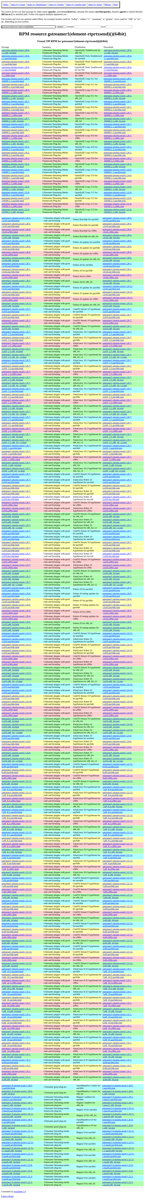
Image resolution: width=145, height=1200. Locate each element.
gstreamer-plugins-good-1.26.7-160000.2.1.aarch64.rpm (118, 102)
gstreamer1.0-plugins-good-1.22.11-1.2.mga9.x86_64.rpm (118, 1138)
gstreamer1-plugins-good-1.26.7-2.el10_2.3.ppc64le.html (16, 367)
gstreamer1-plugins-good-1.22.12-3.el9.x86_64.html (17, 964)
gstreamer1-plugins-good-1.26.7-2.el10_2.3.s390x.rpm (117, 372)
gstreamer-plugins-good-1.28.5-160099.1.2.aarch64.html (16, 80)
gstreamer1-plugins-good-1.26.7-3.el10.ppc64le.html (16, 316)
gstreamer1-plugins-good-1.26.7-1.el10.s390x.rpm (117, 560)
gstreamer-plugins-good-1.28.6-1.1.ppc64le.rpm (118, 62)
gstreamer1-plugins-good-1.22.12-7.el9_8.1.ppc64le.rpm (118, 839)
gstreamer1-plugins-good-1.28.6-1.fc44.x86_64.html (16, 259)
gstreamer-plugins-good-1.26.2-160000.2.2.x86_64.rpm (118, 165)
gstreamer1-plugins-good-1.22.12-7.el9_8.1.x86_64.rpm (118, 850)
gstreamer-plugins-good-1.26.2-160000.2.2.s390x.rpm (118, 159)
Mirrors (107, 4)
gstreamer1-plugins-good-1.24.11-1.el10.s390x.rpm (118, 657)
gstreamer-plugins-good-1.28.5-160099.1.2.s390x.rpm (118, 91)
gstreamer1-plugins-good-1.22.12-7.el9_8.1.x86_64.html (17, 850)
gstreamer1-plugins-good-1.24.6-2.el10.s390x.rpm (117, 748)
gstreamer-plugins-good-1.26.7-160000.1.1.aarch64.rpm (118, 125)
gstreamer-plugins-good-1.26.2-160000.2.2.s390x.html (16, 159)
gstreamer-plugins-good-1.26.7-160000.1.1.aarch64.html (16, 125)
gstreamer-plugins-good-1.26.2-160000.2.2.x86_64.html (16, 165)
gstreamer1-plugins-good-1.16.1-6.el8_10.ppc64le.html (16, 1021)
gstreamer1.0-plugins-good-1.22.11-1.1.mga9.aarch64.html (18, 1143)
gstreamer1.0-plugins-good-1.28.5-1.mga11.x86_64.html (17, 1103)
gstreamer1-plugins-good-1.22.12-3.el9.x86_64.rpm (118, 964)
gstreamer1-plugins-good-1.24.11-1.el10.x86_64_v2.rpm (118, 680)
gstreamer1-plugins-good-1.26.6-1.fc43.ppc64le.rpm (117, 600)
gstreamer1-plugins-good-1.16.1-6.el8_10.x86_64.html (16, 1032)
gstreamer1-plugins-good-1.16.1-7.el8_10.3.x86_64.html (16, 987)
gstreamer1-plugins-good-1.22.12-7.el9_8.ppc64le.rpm (118, 862)
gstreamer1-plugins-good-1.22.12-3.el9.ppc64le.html (17, 953)
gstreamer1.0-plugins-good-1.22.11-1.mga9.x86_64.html (18, 1160)
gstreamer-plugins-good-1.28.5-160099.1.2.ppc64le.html (16, 85)
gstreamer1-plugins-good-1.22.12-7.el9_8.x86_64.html (17, 873)
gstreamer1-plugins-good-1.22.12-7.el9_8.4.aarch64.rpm (118, 788)
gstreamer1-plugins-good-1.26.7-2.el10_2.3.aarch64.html (16, 361)
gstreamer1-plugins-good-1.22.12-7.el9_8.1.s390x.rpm (118, 845)
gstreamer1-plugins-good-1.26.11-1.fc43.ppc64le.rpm (118, 293)
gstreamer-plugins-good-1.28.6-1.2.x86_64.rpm (118, 51)
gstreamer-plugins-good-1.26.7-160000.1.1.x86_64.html (16, 142)
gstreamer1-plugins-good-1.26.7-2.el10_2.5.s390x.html (16, 344)
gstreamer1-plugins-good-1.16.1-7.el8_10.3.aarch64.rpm (117, 970)
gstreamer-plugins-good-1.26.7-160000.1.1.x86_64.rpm (118, 142)
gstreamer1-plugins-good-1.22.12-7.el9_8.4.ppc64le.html (17, 793)
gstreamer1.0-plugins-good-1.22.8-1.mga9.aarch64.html (17, 1166)
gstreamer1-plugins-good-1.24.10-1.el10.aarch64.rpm (118, 685)
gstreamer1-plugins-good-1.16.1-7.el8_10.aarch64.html (16, 993)
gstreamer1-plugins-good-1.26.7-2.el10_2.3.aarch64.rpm (117, 361)
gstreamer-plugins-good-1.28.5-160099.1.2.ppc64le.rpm (118, 85)
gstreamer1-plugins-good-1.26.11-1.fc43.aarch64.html (17, 287)
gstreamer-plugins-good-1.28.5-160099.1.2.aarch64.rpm (118, 80)
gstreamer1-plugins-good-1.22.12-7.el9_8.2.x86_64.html (17, 828)
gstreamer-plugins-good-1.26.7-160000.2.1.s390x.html (16, 114)
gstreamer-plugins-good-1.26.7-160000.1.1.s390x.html (16, 136)
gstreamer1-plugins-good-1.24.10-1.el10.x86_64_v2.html (17, 731)
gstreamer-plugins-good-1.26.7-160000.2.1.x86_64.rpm (118, 119)
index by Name (95, 4)
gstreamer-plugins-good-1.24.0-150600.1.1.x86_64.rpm (118, 188)
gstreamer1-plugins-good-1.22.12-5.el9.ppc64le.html (17, 907)
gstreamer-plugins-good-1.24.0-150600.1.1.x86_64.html (16, 188)
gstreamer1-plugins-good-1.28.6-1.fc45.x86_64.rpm (117, 236)
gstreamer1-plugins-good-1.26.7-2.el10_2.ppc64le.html (16, 452)
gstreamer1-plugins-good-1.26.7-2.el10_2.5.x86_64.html (16, 350)
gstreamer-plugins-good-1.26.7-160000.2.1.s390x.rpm (118, 114)
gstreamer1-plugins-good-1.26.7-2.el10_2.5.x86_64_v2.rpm (117, 355)
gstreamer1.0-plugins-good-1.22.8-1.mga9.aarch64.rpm (117, 1166)
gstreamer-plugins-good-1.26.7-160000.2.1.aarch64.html (16, 102)
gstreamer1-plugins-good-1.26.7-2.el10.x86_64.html (16, 515)
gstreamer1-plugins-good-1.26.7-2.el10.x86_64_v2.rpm (117, 526)
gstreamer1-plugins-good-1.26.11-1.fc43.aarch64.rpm (118, 287)
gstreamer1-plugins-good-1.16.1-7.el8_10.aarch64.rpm (117, 993)
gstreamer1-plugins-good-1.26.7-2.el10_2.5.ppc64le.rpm (117, 338)
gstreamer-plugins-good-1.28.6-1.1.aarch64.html (16, 57)
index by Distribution (36, 4)
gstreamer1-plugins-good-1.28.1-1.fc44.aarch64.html (16, 264)
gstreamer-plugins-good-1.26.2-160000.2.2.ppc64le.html (16, 153)
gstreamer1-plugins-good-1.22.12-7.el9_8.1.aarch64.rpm (118, 833)
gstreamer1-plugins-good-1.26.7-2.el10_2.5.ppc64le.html (16, 338)
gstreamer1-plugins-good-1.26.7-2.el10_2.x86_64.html (16, 463)
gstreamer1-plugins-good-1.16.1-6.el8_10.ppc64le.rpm (117, 1021)
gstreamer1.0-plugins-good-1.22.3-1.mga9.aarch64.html (17, 1177)
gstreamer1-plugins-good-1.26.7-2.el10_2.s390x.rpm (117, 458)
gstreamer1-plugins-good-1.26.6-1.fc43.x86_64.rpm (117, 623)
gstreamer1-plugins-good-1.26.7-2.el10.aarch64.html (16, 475)
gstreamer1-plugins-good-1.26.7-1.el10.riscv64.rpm (117, 555)
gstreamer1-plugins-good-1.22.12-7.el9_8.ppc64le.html (17, 862)
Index (5, 4)
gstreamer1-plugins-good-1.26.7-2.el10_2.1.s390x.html (16, 429)
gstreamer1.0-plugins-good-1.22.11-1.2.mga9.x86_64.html (18, 1138)
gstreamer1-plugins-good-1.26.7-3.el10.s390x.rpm (117, 321)
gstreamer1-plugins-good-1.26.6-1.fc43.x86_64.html (16, 623)
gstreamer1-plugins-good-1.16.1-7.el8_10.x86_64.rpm (117, 1010)
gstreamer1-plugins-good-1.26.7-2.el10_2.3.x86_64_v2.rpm (117, 384)
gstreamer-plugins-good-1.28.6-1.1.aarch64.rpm (118, 57)
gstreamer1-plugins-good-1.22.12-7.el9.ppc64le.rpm (118, 884)
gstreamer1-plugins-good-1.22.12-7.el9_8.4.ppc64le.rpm (118, 793)
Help (115, 4)
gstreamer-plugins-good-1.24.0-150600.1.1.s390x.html (16, 182)
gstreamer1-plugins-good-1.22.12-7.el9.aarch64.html (17, 879)
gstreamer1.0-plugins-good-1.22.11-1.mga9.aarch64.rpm (118, 1155)
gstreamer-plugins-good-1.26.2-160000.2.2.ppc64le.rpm (118, 153)
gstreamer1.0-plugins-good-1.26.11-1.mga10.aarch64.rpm (118, 1109)
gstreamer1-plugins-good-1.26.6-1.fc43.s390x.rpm (117, 611)
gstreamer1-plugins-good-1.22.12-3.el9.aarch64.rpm (118, 947)
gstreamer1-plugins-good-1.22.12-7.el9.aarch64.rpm (118, 879)
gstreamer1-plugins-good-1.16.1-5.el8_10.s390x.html (16, 1049)
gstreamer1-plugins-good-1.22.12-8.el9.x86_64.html (17, 782)
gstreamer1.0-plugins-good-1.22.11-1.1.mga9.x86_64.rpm (118, 1149)
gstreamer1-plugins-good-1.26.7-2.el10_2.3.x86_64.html (16, 378)
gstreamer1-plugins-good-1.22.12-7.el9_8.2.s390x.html (17, 822)
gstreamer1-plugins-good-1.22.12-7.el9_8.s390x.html (17, 867)
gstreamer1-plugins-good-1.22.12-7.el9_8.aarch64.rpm (118, 856)
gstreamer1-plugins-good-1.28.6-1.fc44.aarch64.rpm (117, 242)
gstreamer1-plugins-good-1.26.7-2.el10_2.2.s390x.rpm (117, 401)
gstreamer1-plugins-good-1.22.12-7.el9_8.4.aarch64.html (17, 788)
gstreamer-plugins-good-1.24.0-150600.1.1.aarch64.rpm (118, 171)
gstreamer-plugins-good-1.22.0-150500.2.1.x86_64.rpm (118, 210)
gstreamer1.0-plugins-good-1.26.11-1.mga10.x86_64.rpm (118, 1115)
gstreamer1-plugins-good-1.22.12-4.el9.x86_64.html (17, 941)
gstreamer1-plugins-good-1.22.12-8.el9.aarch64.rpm (118, 765)
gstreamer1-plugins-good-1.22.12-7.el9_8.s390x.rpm (118, 867)
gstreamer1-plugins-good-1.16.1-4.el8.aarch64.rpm (117, 1061)
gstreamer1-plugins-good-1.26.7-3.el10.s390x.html (16, 321)
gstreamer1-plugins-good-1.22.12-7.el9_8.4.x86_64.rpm (118, 805)
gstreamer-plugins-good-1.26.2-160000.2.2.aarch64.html (16, 148)
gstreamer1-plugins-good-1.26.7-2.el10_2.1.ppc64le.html (16, 424)
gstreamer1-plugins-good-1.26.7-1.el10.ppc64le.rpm (117, 543)
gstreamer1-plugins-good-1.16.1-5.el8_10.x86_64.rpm (117, 1055)
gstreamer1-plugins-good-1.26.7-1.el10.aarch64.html (16, 532)
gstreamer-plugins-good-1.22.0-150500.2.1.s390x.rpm (118, 205)
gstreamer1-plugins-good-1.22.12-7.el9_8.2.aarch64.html (17, 810)
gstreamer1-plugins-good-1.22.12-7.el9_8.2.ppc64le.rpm (118, 816)
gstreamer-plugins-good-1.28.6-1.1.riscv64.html (16, 68)
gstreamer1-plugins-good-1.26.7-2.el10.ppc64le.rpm (117, 486)
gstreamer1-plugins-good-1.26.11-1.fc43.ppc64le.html (17, 293)
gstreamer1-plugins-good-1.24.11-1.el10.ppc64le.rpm (118, 646)
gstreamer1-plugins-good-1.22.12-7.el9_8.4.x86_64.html (17, 805)
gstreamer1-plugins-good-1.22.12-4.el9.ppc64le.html (17, 930)
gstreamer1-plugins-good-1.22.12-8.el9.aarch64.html (17, 765)
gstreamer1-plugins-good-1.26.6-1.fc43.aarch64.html (16, 589)
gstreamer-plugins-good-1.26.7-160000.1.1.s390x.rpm (118, 136)
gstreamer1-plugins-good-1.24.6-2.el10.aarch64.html (16, 737)
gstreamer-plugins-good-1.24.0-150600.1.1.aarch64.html (16, 171)
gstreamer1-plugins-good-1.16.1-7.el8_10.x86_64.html (16, 1010)
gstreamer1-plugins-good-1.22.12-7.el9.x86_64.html (17, 896)
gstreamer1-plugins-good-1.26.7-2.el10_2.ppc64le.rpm (117, 452)
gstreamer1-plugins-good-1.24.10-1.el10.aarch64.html (17, 685)
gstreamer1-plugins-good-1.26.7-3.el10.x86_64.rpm (117, 327)
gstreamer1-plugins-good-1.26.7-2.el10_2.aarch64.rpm (117, 446)
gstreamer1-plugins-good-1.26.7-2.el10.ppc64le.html (16, 486)
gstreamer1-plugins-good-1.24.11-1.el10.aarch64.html (17, 634)
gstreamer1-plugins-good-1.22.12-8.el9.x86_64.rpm (118, 782)
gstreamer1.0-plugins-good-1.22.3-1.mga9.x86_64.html (17, 1183)
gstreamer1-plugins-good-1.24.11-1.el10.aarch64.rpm (118, 634)
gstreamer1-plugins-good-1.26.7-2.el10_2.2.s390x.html (16, 401)
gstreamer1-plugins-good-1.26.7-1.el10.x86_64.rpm (117, 572)
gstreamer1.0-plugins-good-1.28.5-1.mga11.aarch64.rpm (117, 1098)
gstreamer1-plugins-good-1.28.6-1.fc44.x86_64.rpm (117, 259)
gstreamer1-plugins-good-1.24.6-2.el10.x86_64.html (16, 754)
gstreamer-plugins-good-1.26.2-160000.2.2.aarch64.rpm (118, 148)
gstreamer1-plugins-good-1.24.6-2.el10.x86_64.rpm (117, 754)
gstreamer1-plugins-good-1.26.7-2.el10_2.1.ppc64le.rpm (117, 424)
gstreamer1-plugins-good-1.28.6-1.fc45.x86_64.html (16, 236)
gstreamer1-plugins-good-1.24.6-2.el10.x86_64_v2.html (16, 759)
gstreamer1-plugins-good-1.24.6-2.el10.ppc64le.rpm (117, 742)
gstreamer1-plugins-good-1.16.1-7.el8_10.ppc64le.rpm (117, 998)
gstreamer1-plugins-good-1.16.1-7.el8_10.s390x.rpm (117, 1004)
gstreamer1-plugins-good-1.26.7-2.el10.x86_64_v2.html (16, 526)
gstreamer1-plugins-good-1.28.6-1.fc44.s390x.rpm (117, 253)
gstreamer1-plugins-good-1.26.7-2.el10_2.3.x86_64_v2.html (16, 384)
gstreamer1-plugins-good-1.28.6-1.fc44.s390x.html (16, 253)
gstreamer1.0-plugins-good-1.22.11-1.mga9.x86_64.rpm (118, 1160)
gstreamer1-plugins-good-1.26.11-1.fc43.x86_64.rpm (118, 304)
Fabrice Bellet (7, 1196)
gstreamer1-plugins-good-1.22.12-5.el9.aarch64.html (17, 902)
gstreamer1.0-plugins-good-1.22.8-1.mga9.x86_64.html (17, 1172)
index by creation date (76, 4)
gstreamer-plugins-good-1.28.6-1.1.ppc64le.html (16, 62)
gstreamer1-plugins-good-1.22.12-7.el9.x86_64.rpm (118, 896)
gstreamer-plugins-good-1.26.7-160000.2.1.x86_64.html (16, 119)
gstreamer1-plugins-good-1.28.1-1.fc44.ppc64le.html (16, 270)
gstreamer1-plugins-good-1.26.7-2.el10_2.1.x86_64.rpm (117, 435)
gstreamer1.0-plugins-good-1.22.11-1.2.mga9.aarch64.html (18, 1132)
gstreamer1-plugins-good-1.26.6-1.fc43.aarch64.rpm (117, 589)
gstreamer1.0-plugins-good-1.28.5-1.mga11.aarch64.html (17, 1098)
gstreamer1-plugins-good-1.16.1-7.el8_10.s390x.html (16, 1004)
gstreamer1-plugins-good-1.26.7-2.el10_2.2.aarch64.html (16, 390)
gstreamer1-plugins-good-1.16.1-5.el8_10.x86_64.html (16, 1055)
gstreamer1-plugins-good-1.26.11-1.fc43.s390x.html (17, 299)
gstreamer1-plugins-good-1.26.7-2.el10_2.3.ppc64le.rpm (117, 367)
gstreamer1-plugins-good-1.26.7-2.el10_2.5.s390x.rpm (117, 344)
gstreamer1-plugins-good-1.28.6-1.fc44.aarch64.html (16, 242)
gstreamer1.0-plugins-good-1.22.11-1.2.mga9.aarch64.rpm (118, 1132)
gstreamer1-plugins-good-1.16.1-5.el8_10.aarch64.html (16, 1038)
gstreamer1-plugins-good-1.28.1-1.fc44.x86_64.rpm (117, 281)
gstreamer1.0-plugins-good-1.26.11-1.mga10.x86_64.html (18, 1115)
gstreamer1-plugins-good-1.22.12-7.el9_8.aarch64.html (17, 856)
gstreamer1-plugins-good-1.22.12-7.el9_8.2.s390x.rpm (118, 822)
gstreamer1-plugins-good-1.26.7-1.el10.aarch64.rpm (117, 532)
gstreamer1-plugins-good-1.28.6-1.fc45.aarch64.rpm (117, 219)
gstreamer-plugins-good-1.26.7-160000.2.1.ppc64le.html (16, 108)
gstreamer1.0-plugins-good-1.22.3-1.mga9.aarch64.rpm (117, 1177)
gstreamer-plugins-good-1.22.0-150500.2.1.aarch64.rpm (118, 193)
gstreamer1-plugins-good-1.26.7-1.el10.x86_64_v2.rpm (117, 583)
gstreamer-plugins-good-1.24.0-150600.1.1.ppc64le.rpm (118, 176)
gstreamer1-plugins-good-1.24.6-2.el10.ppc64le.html (16, 742)
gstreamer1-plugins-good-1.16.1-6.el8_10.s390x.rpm (117, 1027)
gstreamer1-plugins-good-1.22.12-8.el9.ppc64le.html (17, 771)
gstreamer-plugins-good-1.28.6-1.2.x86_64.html (16, 51)
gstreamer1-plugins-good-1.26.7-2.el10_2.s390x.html (16, 458)
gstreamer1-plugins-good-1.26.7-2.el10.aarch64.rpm (117, 475)
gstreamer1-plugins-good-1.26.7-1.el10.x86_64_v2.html (16, 583)
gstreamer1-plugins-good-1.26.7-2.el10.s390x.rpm (117, 503)
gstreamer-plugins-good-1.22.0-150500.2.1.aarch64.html (16, 193)
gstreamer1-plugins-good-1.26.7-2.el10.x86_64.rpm (117, 515)
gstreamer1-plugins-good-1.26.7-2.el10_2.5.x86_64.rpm (117, 350)
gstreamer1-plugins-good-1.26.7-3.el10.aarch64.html (16, 310)
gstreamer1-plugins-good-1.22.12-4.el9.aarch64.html (17, 924)
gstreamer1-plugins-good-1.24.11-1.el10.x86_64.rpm (118, 668)
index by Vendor (56, 4)
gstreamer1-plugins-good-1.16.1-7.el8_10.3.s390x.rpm (117, 981)
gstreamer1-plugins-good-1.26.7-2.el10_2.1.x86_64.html (16, 435)
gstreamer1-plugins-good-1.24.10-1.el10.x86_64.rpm (118, 719)
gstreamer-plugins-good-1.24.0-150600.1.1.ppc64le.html (16, 176)
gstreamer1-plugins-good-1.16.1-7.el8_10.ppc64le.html (16, 998)
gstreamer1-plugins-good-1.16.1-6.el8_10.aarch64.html (16, 1015)
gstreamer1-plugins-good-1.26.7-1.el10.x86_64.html (16, 572)
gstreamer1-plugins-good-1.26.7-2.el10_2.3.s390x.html (16, 372)
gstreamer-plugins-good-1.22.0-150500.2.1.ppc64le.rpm (118, 199)
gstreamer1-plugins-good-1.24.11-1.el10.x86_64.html (17, 668)
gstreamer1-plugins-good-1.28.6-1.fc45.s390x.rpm (117, 230)
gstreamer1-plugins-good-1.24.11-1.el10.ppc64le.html (17, 646)
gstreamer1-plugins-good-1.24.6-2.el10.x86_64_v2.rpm (117, 759)
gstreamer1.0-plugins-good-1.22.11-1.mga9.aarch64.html (18, 1155)
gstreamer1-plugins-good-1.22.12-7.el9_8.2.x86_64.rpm (118, 828)
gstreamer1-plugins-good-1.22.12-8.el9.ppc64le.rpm (118, 771)
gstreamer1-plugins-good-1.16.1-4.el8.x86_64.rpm (117, 1078)
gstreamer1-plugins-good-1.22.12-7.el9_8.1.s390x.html (17, 845)
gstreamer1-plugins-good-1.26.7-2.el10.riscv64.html (16, 498)
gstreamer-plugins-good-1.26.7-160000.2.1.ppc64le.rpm (118, 108)
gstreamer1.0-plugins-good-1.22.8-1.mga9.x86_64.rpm (117, 1172)
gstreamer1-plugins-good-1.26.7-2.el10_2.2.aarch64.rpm (117, 390)
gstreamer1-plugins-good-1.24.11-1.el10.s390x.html (17, 657)
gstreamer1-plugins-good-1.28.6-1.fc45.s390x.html (16, 230)
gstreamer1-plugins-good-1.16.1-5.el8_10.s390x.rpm (117, 1049)
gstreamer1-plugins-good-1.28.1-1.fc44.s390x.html (16, 276)
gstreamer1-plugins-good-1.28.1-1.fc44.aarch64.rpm (117, 264)
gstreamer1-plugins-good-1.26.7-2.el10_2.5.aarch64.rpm (117, 333)
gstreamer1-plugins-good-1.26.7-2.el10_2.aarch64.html (16, 446)
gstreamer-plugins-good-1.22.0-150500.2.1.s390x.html (16, 205)
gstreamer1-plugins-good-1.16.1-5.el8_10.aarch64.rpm (117, 1038)
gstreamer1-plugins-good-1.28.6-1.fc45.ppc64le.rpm (117, 225)
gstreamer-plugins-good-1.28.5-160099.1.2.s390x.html (16, 91)
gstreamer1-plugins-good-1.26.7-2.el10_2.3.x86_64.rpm (117, 378)
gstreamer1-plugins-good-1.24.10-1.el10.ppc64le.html (17, 697)
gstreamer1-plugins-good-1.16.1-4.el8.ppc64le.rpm (117, 1066)
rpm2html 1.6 (20, 1191)
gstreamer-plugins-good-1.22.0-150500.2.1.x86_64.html (16, 210)
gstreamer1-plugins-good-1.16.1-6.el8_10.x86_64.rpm (117, 1032)
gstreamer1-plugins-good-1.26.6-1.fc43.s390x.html (16, 611)
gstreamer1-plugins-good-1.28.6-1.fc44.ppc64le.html (16, 247)
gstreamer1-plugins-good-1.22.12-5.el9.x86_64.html (17, 919)
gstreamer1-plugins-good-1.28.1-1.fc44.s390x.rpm (117, 276)
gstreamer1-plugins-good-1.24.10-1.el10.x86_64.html (17, 719)
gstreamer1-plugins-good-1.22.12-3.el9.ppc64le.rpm (118, 953)
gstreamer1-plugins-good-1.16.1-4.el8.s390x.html (16, 1072)
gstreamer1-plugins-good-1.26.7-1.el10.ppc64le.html (16, 543)
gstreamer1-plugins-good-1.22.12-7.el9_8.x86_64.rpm (118, 873)
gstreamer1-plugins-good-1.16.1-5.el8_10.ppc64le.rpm (117, 1044)
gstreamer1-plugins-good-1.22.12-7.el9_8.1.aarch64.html (17, 833)
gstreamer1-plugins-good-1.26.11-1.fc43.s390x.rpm (118, 299)
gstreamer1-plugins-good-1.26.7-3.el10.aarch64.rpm (117, 310)
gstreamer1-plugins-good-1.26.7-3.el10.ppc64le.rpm (117, 316)
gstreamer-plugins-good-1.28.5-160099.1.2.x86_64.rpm (118, 97)
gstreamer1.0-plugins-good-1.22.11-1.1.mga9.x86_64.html (18, 1149)
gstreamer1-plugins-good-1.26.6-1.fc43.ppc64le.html (16, 600)
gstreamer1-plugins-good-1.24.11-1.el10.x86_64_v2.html (17, 680)
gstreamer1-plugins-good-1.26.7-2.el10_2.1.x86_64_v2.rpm (117, 441)
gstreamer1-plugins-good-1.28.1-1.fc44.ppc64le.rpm (117, 270)
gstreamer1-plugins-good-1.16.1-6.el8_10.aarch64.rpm (117, 1015)
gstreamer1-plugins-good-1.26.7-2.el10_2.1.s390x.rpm (117, 429)
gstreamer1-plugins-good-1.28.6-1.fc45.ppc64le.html (16, 225)
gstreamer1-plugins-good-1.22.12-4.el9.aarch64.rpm (118, 924)
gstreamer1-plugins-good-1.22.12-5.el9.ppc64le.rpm (118, 907)
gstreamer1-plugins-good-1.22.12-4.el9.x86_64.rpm (118, 941)
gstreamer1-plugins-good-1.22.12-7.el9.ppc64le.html (17, 884)
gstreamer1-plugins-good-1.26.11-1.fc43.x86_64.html (17, 304)
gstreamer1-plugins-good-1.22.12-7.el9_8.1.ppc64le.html (17, 839)
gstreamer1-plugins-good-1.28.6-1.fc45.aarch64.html (16, 219)
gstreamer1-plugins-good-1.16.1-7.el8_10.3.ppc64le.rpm (117, 975)
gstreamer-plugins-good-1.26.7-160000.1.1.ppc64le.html (16, 131)
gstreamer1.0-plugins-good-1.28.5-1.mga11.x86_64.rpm (117, 1103)
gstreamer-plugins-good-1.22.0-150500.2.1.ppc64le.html (16, 199)
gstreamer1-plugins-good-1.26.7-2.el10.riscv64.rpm (117, 498)
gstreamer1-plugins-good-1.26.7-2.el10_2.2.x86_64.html (16, 407)
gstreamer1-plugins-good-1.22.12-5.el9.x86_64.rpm (118, 919)
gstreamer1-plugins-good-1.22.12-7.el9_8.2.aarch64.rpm (118, 810)
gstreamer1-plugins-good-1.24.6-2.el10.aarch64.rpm (117, 737)
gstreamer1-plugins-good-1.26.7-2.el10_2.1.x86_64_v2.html (16, 441)
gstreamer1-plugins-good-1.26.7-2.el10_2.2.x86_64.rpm (117, 407)
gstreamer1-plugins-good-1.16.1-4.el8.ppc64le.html (16, 1066)
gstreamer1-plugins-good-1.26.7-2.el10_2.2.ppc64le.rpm (117, 395)
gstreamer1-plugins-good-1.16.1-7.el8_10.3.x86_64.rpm (117, 987)
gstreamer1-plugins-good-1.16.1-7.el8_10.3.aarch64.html (16, 970)
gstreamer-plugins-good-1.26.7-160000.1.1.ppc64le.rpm (118, 131)
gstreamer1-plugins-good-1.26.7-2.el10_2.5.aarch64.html (16, 333)
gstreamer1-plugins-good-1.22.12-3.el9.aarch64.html (17, 947)
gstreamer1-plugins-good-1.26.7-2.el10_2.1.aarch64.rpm (117, 418)
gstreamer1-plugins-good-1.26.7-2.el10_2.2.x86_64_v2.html (16, 412)
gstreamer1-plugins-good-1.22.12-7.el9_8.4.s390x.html (17, 799)
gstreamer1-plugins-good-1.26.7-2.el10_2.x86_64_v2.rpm (117, 469)
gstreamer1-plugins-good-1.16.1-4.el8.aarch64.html (16, 1061)
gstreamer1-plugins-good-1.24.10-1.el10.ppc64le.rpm (118, 697)
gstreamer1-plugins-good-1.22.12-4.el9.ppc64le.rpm (118, 930)
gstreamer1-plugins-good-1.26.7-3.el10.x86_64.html (16, 327)
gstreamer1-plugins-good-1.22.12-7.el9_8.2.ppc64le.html (17, 816)
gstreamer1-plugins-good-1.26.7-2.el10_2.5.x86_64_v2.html (16, 355)
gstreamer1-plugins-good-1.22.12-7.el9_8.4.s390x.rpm (118, 799)
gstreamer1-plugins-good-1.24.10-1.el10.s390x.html (17, 708)
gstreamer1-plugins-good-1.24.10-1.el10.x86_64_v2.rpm (118, 731)
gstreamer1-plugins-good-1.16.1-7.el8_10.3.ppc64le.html (16, 975)
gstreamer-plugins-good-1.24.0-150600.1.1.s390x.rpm (118, 182)
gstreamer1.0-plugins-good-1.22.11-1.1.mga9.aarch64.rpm (118, 1143)
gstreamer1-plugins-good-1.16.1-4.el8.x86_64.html (16, 1078)
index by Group (18, 4)
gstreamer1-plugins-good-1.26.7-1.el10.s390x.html (16, 560)
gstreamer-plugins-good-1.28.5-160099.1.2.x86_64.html (16, 97)
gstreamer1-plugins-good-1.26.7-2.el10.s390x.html (16, 503)
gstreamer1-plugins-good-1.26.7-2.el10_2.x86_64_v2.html (16, 469)
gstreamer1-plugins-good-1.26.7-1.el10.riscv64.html (16, 555)
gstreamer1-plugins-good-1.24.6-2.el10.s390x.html (16, 748)
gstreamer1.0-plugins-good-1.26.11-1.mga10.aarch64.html (18, 1109)
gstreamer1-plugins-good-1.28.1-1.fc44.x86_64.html (16, 281)
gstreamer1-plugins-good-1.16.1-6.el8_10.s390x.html (16, 1027)
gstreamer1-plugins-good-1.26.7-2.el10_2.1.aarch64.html (16, 418)
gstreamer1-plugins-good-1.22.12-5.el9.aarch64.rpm (118, 902)
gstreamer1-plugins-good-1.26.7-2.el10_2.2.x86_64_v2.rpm (117, 412)
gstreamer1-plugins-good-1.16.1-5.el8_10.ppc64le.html (16, 1044)
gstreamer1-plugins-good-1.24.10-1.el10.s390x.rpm (118, 708)
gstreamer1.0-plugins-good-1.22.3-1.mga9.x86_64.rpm (117, 1183)
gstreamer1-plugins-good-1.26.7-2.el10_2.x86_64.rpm (117, 463)
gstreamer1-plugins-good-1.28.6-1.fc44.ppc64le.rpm (117, 247)
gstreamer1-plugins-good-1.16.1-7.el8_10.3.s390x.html (16, 981)
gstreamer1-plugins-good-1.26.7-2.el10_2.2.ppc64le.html (16, 395)
